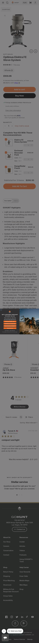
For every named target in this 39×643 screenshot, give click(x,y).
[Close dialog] (1, 310)
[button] (10, 322)
